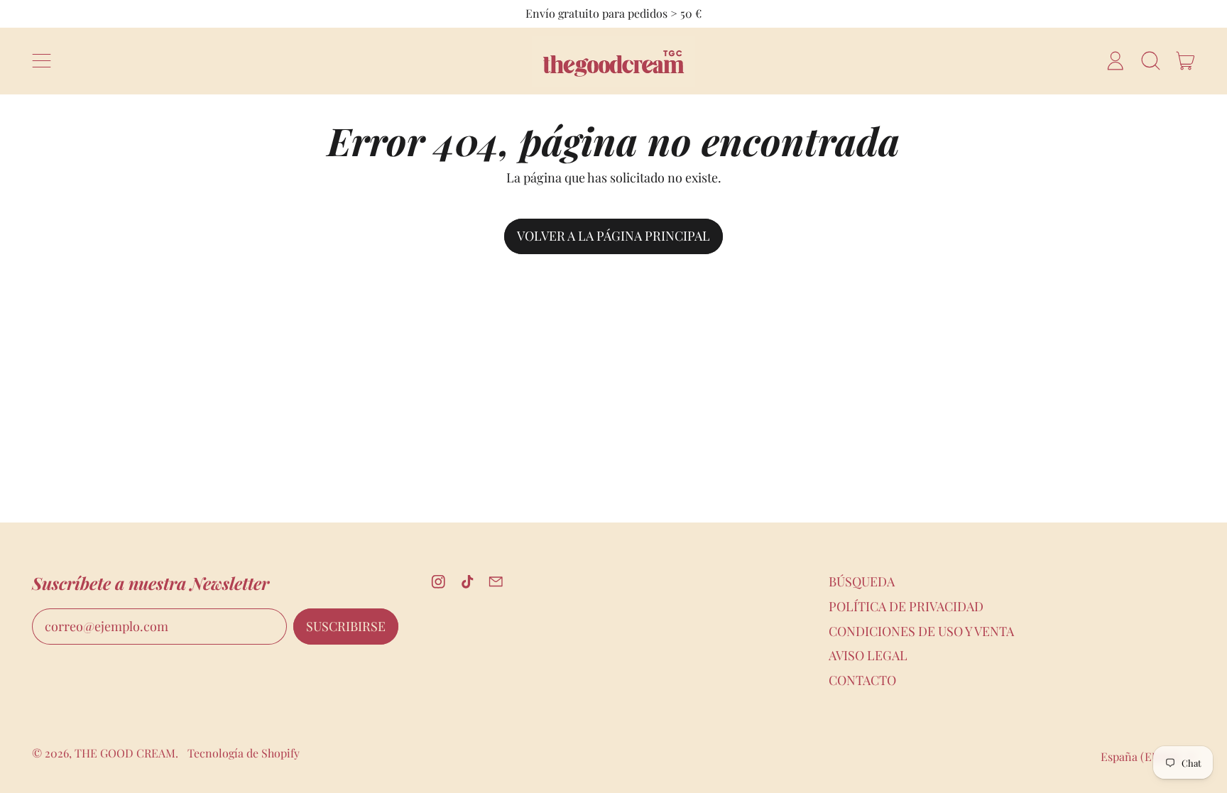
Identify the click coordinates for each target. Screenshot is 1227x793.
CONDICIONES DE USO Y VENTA (921, 631)
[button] (1150, 61)
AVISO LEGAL (868, 655)
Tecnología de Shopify (243, 752)
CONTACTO (862, 680)
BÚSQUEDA (862, 581)
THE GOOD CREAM (125, 752)
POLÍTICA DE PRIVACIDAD (906, 606)
